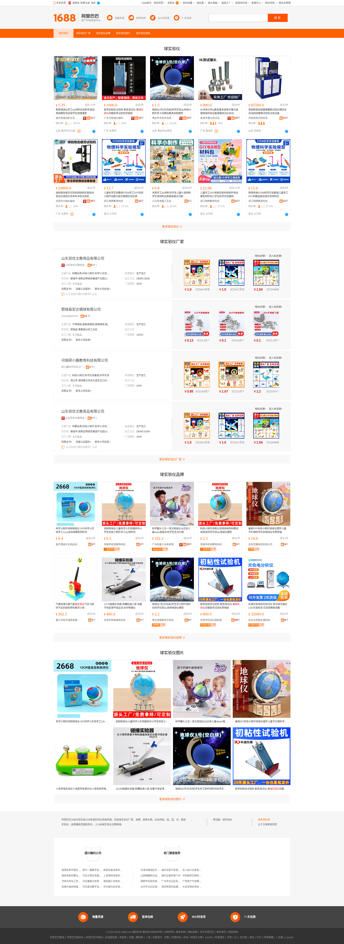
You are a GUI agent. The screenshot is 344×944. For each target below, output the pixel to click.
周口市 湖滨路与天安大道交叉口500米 (90, 380)
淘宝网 (122, 937)
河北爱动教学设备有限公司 (96, 886)
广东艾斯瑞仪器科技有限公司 (115, 118)
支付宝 (243, 937)
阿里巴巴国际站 (75, 937)
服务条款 (181, 932)
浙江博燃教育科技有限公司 (115, 201)
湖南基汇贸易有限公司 (115, 881)
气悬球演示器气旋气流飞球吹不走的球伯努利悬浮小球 (75, 606)
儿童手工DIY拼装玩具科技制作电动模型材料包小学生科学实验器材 (219, 194)
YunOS (208, 937)
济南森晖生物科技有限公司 (196, 875)
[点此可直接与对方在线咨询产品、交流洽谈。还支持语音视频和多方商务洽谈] (94, 131)
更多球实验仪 (170, 226)
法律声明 (169, 932)
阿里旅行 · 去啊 (161, 937)
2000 (139, 385)
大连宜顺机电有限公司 (194, 886)
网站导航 (233, 932)
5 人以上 (77, 334)
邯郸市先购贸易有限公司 (154, 881)
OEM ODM (143, 278)
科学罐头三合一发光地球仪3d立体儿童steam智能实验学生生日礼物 (171, 530)
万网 (229, 937)
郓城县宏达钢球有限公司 (81, 309)
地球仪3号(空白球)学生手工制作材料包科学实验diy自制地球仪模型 (171, 606)
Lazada (289, 937)
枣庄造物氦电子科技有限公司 (165, 620)
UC (235, 937)
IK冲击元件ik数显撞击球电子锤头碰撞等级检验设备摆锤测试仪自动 (219, 111)
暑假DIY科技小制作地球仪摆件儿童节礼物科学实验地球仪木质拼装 (267, 530)
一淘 (148, 937)
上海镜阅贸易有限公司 (115, 875)
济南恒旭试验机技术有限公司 (259, 118)
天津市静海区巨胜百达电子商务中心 (160, 870)
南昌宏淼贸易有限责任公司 (117, 870)
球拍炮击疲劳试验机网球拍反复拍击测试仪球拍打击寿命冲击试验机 (75, 194)
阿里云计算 (196, 937)
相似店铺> (261, 256)
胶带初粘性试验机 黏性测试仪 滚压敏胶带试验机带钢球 (123, 111)
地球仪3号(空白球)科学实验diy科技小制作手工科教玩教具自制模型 (171, 111)
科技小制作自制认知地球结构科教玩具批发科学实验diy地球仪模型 (219, 530)
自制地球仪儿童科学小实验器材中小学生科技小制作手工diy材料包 (123, 530)
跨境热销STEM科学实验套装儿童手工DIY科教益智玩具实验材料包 (268, 194)
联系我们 (221, 932)
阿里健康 (268, 937)
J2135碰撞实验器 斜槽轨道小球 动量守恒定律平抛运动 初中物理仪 (123, 606)
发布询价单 (264, 819)
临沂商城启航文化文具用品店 (67, 118)
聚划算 (139, 937)
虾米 (185, 937)
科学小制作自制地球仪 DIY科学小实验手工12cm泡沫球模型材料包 (75, 530)
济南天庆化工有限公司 (73, 881)
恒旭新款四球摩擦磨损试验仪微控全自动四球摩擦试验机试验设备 (267, 111)
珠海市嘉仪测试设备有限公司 (211, 118)
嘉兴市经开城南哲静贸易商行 (69, 620)
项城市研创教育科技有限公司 (117, 544)
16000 (139, 334)
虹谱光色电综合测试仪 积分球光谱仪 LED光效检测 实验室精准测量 (267, 606)
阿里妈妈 (176, 937)
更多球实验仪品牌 (170, 637)
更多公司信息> (102, 289)
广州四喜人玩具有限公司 (165, 544)
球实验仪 (227, 819)
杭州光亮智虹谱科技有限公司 (261, 620)
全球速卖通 (111, 937)
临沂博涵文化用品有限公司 (69, 544)
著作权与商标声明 (152, 932)
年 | (94, 265)
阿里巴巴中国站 (94, 937)
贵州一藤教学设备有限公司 (96, 870)
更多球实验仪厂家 (170, 459)
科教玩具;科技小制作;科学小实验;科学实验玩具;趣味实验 (92, 273)
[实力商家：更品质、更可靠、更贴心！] (63, 265)
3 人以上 (77, 283)
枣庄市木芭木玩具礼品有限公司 (163, 118)
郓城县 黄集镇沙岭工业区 (83, 329)
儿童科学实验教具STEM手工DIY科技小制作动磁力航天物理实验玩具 (123, 194)
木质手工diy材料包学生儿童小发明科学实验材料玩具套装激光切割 (171, 194)
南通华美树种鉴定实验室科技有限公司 (82, 886)
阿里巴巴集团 (57, 937)
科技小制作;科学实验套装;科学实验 (90, 375)
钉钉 (259, 937)
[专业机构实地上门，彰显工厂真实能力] (63, 294)
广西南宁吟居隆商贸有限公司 (197, 881)
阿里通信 (219, 937)
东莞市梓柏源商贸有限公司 (117, 620)
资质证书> (67, 289)
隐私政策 (192, 932)
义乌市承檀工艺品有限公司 (163, 201)
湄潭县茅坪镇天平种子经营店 (77, 870)
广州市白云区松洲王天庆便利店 (178, 881)
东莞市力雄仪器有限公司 (67, 201)
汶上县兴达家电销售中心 (195, 870)
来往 (251, 937)
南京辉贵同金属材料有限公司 (177, 886)
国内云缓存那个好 (171, 875)
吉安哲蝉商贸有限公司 (260, 544)
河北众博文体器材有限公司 (96, 875)
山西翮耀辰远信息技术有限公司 (157, 875)
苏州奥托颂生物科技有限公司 (118, 886)
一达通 (279, 937)
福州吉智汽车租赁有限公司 (175, 870)
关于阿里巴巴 (207, 932)
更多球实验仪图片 (170, 799)
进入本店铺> (275, 256)
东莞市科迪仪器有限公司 (213, 620)
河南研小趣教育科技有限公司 (84, 360)
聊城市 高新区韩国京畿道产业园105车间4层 (90, 278)
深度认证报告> (84, 289)
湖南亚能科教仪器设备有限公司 (78, 875)
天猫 (131, 937)
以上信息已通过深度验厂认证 (81, 294)
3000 (139, 283)
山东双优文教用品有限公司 (82, 258)
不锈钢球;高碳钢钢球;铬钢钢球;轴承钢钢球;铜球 (92, 324)
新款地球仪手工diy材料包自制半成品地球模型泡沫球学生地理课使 (75, 111)
